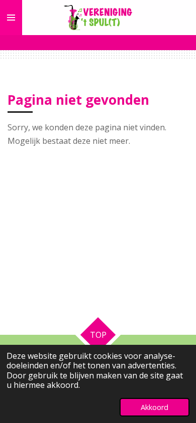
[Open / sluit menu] (11, 17)
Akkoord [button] (154, 407)
